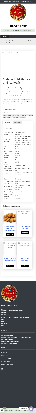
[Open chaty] (31, 408)
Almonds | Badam (18, 41)
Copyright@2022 (9, 410)
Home (3, 41)
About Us (4, 352)
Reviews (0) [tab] (17, 122)
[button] (30, 54)
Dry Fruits (9, 41)
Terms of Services (6, 358)
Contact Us (4, 355)
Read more (10, 234)
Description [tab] (7, 122)
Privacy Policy (5, 361)
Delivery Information (7, 364)
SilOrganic (18, 26)
